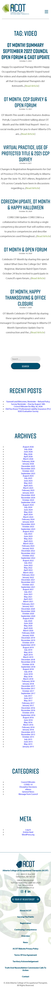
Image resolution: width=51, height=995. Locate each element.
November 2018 (28, 662)
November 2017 (28, 688)
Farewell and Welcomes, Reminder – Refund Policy (28, 401)
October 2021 (28, 584)
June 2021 (28, 594)
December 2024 (28, 495)
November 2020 (28, 611)
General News (28, 791)
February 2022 (28, 575)
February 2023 (28, 545)
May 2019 (28, 652)
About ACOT (25, 910)
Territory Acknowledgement (25, 961)
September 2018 (28, 666)
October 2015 (28, 736)
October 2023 (28, 526)
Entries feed (28, 832)
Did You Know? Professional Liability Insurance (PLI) (28, 409)
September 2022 (28, 558)
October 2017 (28, 691)
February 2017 (28, 703)
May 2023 (28, 538)
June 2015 (28, 741)
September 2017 (28, 693)
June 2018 (28, 674)
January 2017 (28, 705)
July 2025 (28, 478)
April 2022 (28, 570)
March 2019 (28, 657)
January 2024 (28, 521)
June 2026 (28, 451)
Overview (25, 936)
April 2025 (28, 485)
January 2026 (28, 463)
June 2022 (28, 565)
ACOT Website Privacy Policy (25, 948)
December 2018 (28, 659)
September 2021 (28, 587)
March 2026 (28, 458)
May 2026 (28, 454)
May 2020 (28, 625)
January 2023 (28, 548)
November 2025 (28, 468)
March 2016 (28, 724)
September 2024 (28, 502)
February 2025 (28, 490)
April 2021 (28, 599)
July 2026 (28, 449)
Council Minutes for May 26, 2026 (28, 406)
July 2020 (28, 621)
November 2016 (28, 710)
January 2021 (28, 606)
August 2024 (28, 504)
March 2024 (28, 517)
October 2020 (28, 613)
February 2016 (28, 727)
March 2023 (28, 543)
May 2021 (28, 596)
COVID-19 (28, 784)
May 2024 (28, 512)
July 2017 (28, 695)
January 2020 (28, 635)
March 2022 (28, 572)
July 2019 (28, 649)
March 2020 (28, 630)
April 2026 (28, 456)
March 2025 (28, 488)
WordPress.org (28, 834)
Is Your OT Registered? (23, 899)
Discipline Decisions (28, 787)
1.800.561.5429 (34, 882)
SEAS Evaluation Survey (28, 411)
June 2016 (28, 720)
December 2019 (28, 637)
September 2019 (28, 645)
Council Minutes (28, 782)
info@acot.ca (28, 887)
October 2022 (28, 555)
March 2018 (28, 678)
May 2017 (28, 700)
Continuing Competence (25, 929)
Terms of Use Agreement (25, 955)
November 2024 (28, 497)
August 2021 (28, 589)
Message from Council (28, 794)
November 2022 (28, 553)
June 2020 (28, 623)
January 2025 (28, 492)
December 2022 (28, 550)
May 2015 (28, 744)
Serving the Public (25, 917)
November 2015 (28, 734)
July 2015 (28, 739)
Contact (25, 976)
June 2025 (28, 480)
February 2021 (28, 604)
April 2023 (28, 541)
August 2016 (28, 717)
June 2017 (28, 698)
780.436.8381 (28, 880)
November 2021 (28, 582)
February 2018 (28, 681)
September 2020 (28, 616)
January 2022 (28, 577)
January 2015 (28, 746)
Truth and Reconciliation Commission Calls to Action (25, 968)
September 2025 (28, 473)
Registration (25, 923)
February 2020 (28, 632)
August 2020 (28, 618)
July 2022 (28, 562)
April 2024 (28, 514)
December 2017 (28, 686)
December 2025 (28, 466)
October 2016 (28, 712)
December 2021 (28, 579)
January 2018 (28, 683)
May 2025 (28, 483)
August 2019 (28, 647)
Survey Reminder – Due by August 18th (28, 404)
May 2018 (28, 676)
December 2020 (28, 608)
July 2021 (28, 591)
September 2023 (28, 529)
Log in (28, 829)
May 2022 (28, 567)
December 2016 (28, 708)
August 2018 (28, 669)
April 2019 (28, 654)
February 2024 (28, 519)
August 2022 (28, 560)
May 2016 (28, 722)
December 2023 (28, 524)
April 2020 (28, 628)
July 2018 (28, 671)
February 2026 (28, 461)
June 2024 (28, 509)
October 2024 (28, 500)
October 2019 (28, 642)
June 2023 (28, 536)
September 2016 (28, 715)
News (25, 942)
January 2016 (28, 729)
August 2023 (28, 531)
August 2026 (28, 446)
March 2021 (28, 601)
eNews (28, 789)
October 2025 (28, 471)
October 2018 (28, 664)
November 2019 (28, 640)
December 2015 (28, 732)
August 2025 (28, 475)
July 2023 (28, 533)
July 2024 (28, 507)
